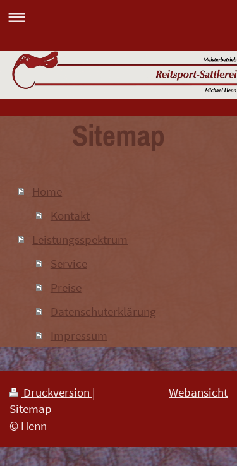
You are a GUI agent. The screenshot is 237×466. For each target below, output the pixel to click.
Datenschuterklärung (103, 311)
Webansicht (198, 392)
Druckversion (56, 392)
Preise (66, 287)
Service (69, 263)
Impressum (79, 335)
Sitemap (30, 408)
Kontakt (70, 215)
